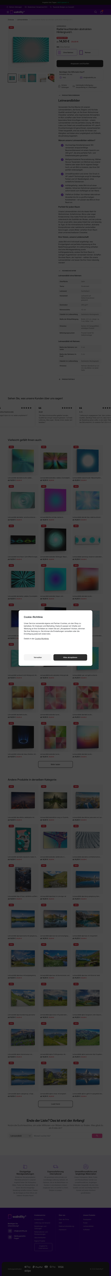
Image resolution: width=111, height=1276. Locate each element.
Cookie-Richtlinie (42, 639)
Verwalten (38, 657)
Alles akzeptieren (70, 657)
